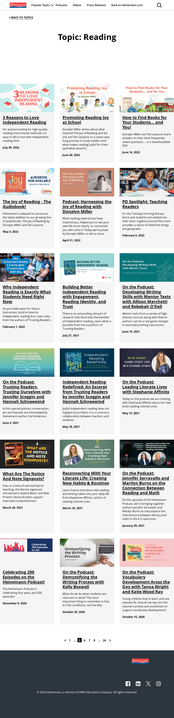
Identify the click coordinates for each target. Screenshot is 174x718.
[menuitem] (18, 5)
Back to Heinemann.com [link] (127, 5)
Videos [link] (77, 5)
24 (104, 640)
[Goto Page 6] (111, 640)
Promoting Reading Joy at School (86, 120)
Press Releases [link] (96, 5)
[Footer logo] (140, 661)
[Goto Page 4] (66, 640)
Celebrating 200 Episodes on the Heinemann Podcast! (24, 577)
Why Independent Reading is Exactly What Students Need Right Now (27, 294)
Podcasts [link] (61, 5)
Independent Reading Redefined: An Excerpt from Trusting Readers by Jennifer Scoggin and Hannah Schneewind (86, 391)
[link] (18, 5)
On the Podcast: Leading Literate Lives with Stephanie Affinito (145, 386)
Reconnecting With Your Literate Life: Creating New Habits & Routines (87, 478)
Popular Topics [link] (40, 5)
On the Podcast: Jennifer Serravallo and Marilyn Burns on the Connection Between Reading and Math (145, 482)
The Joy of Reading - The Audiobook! (27, 204)
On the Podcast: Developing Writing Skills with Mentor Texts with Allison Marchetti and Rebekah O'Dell (146, 296)
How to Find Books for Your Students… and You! (144, 122)
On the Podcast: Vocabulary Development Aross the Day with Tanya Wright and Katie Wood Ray (146, 581)
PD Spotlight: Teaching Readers (144, 204)
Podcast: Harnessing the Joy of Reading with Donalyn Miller (87, 206)
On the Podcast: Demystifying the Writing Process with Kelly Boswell (83, 579)
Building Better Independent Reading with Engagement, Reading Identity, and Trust (84, 296)
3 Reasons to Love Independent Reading (24, 120)
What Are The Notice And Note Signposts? (24, 476)
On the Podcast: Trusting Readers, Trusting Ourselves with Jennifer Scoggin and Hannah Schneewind (27, 391)
